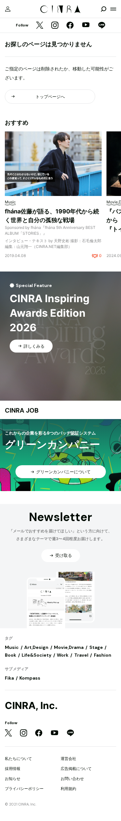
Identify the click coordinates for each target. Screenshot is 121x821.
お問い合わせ (72, 778)
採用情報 (12, 768)
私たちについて (18, 758)
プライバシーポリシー (24, 788)
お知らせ (12, 778)
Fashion (102, 655)
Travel (81, 655)
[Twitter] (39, 26)
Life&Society (36, 655)
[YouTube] (86, 25)
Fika (9, 678)
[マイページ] (8, 9)
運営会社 (68, 758)
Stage (96, 647)
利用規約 (68, 788)
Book (10, 655)
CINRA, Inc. (31, 705)
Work (62, 655)
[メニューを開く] (113, 9)
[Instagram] (54, 26)
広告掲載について (76, 768)
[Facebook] (70, 26)
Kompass (29, 678)
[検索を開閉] (103, 9)
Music (12, 647)
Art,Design (36, 647)
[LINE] (101, 26)
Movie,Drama (69, 647)
